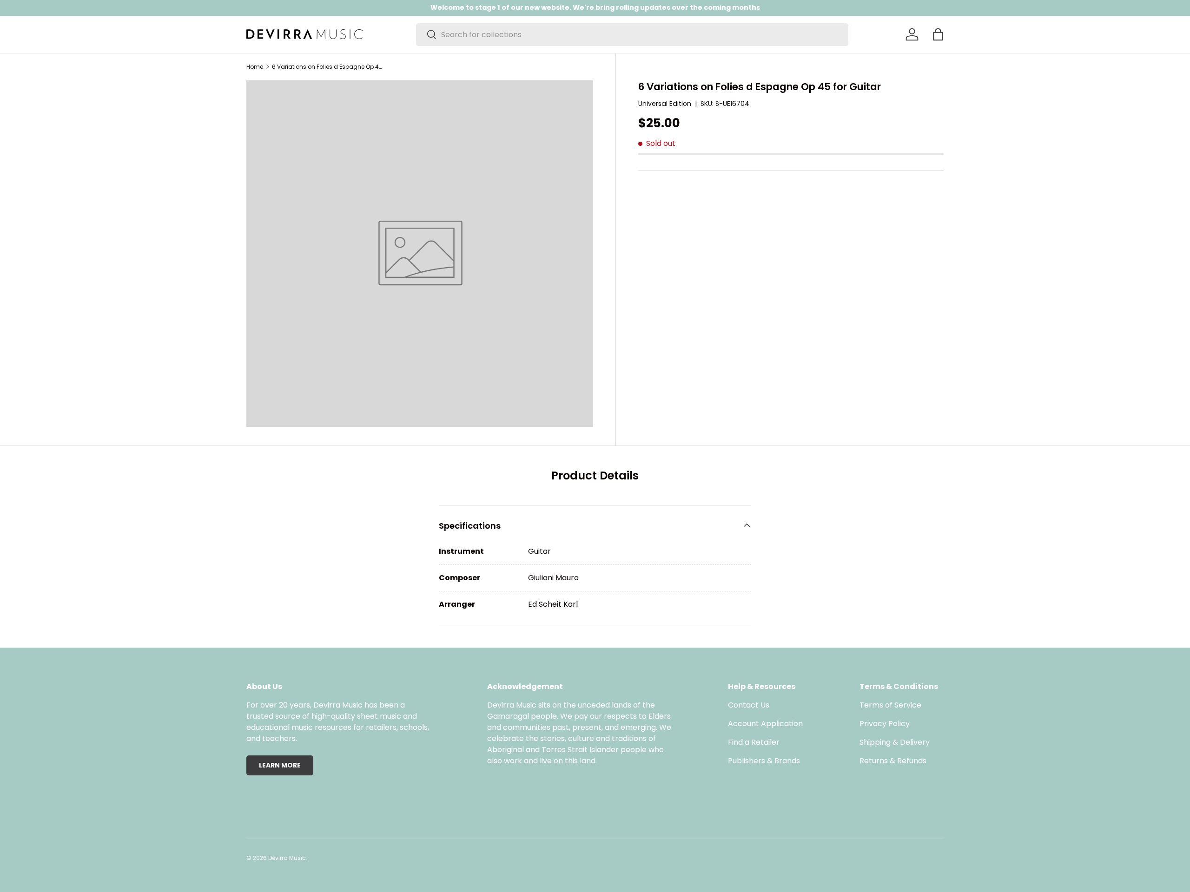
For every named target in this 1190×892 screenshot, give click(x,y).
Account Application (765, 723)
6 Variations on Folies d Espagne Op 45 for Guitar (327, 67)
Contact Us (748, 705)
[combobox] (632, 34)
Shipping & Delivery (894, 742)
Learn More (280, 765)
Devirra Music (287, 858)
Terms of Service (890, 705)
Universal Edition (664, 103)
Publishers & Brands (764, 760)
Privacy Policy (884, 723)
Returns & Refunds (892, 760)
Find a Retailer (754, 742)
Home (254, 67)
